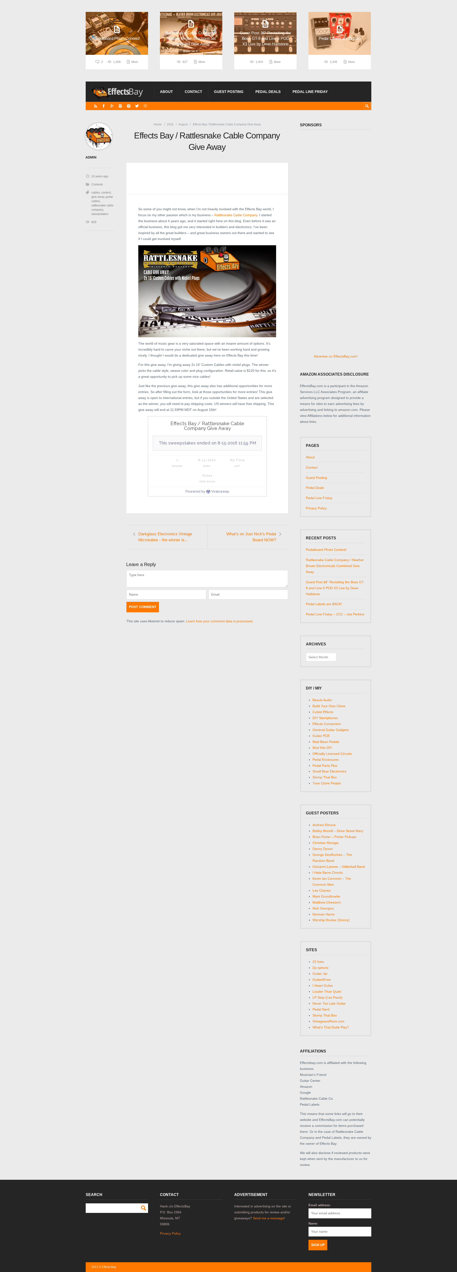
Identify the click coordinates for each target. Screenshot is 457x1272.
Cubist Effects (323, 712)
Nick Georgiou (323, 908)
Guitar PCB (321, 736)
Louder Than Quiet (327, 991)
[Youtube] (145, 106)
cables (95, 192)
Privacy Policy (316, 508)
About (166, 92)
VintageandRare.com (328, 1021)
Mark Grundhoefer (326, 896)
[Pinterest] (128, 106)
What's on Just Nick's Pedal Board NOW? (251, 537)
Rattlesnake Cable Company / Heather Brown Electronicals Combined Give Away (335, 566)
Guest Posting (228, 92)
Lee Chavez (322, 890)
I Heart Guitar (323, 985)
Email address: (319, 1205)
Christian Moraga (325, 843)
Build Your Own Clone (329, 706)
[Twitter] (137, 106)
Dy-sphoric (321, 968)
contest (106, 192)
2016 (170, 124)
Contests (97, 184)
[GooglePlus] (112, 106)
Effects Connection (327, 724)
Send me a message (268, 1218)
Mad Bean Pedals (326, 742)
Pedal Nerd (321, 1009)
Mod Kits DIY (322, 748)
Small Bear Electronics (329, 771)
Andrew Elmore (324, 825)
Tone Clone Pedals (327, 783)
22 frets (318, 962)
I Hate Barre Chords (328, 872)
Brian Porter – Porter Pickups (334, 837)
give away (97, 197)
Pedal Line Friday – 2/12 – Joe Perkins (335, 614)
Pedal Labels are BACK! (324, 604)
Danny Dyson (323, 849)
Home (158, 124)
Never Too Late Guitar (329, 1003)
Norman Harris (324, 914)
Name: (313, 1223)
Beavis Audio (322, 700)
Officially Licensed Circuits (332, 754)
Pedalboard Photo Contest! (326, 550)
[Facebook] (103, 106)
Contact (193, 92)
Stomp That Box (325, 777)
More (134, 62)
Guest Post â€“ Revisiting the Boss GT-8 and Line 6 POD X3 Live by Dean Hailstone (335, 588)
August (183, 124)
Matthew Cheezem (327, 902)
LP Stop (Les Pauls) (328, 997)
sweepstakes (99, 214)
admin (90, 157)
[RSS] (95, 106)
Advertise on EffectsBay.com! (336, 356)
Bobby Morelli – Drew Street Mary (338, 831)
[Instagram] (120, 106)
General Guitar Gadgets (331, 730)
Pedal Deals (268, 92)
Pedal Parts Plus (325, 765)
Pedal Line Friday (310, 92)
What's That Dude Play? (331, 1027)
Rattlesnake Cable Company (235, 215)
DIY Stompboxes (325, 718)
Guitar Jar (320, 974)
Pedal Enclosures (326, 759)
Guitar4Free (322, 979)
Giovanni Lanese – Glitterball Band (339, 866)
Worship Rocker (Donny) (331, 920)
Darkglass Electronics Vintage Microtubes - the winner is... (165, 537)
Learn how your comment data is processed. (219, 621)
